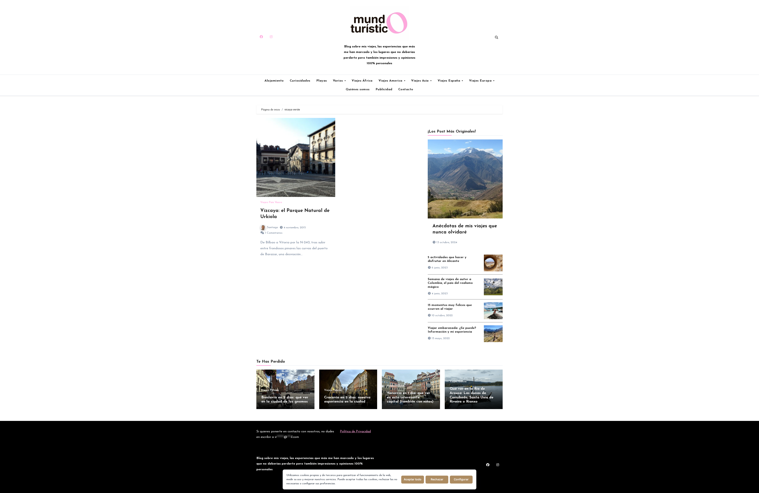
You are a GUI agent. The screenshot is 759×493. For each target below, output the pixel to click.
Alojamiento (274, 80)
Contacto (405, 89)
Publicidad (384, 89)
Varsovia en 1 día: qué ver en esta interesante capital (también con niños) (410, 397)
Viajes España (449, 80)
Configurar (461, 479)
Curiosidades (300, 80)
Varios (338, 80)
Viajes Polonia (270, 390)
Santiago (272, 227)
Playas (321, 80)
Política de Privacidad (355, 431)
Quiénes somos (358, 89)
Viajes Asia (420, 80)
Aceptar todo (412, 479)
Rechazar (437, 479)
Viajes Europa (481, 80)
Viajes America (391, 80)
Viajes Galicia (458, 381)
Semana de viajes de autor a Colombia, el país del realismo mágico (450, 283)
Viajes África (362, 80)
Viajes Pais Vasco (271, 202)
